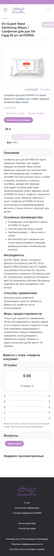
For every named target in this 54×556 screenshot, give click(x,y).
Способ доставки (27, 528)
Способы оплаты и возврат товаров (27, 549)
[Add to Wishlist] (7, 137)
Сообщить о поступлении (18, 120)
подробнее (10, 107)
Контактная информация (27, 508)
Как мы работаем (27, 523)
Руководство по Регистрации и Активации (27, 539)
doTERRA (45, 89)
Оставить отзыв (15, 113)
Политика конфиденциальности (27, 544)
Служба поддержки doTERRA (27, 513)
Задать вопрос (36, 113)
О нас (27, 502)
